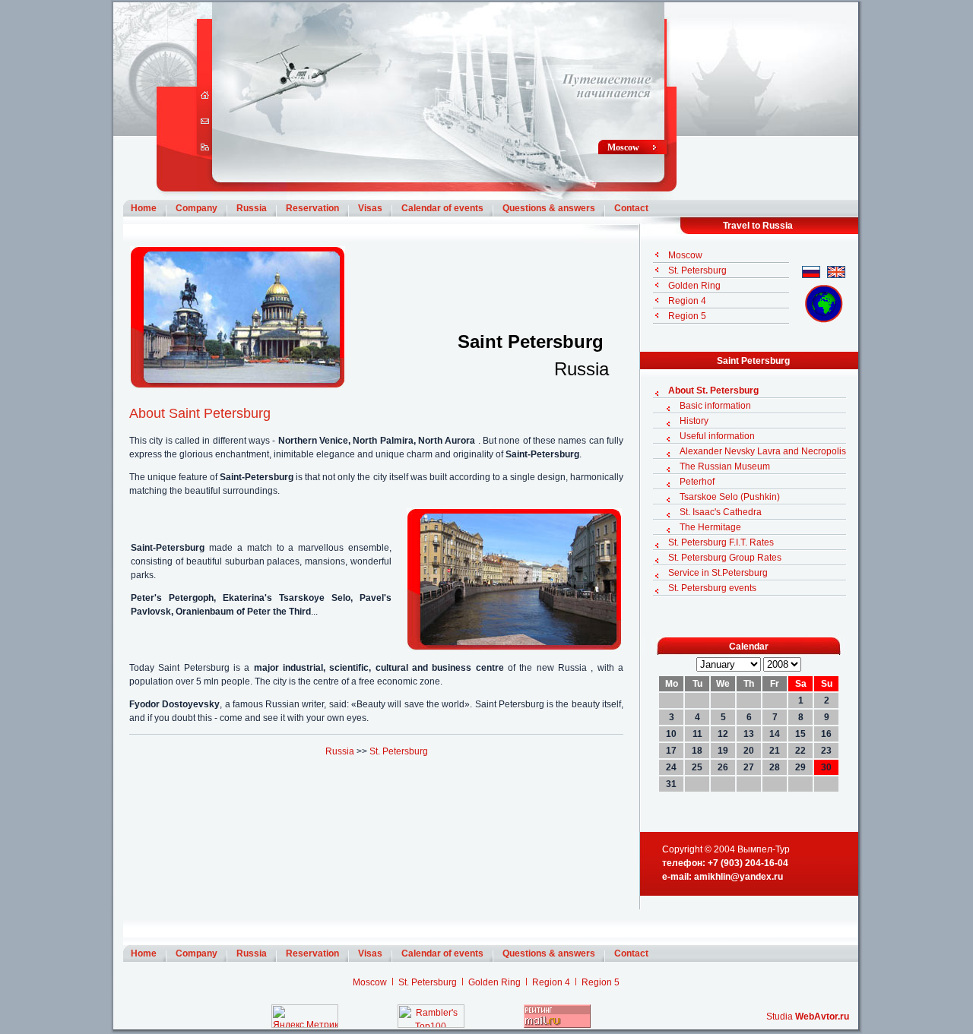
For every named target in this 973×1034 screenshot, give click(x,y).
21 (774, 750)
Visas (370, 208)
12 (723, 734)
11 (697, 734)
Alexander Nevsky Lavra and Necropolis (763, 451)
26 (723, 767)
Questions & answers (548, 208)
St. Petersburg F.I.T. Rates (721, 542)
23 (826, 750)
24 (671, 767)
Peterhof (697, 481)
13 (748, 734)
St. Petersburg (398, 751)
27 (748, 767)
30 (826, 767)
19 (723, 750)
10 (671, 734)
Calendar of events (442, 208)
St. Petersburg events (712, 588)
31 (671, 784)
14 (774, 734)
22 (800, 750)
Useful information (717, 436)
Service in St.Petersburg (718, 573)
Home (144, 208)
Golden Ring (694, 285)
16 (826, 734)
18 (697, 750)
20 (748, 750)
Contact (631, 208)
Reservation (312, 208)
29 (800, 767)
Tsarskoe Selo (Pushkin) (730, 497)
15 (800, 734)
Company (196, 208)
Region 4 (687, 301)
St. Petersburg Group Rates (724, 557)
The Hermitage (710, 527)
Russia (251, 208)
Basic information (715, 405)
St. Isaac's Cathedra (721, 512)
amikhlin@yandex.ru (738, 876)
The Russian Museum (725, 466)
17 (671, 750)
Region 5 (687, 316)
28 (774, 767)
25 (697, 767)
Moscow (623, 147)
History (694, 421)
